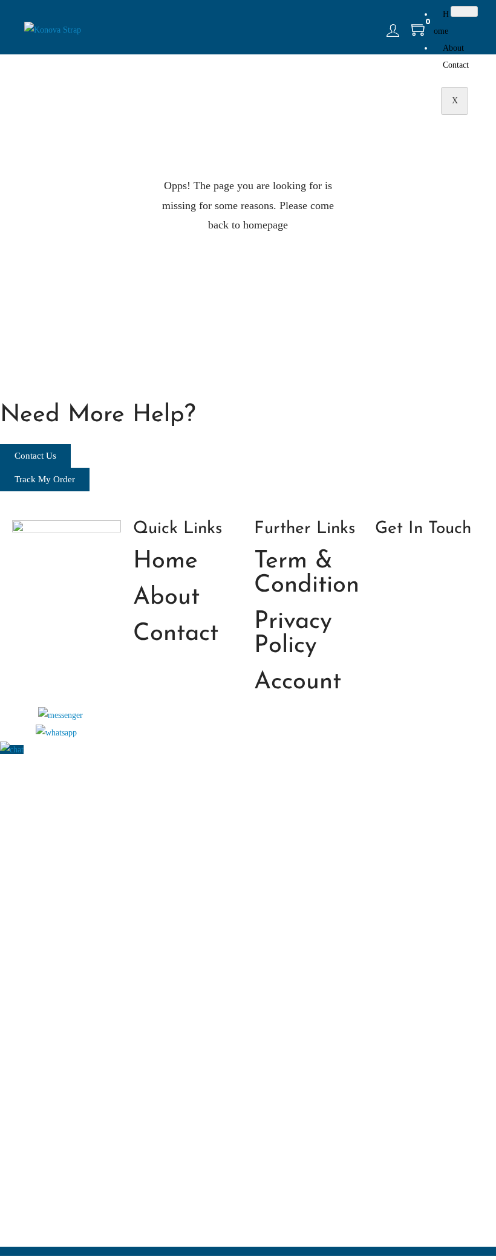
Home (441, 23)
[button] (60, 714)
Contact (456, 64)
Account (297, 682)
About (453, 48)
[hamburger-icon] (464, 11)
